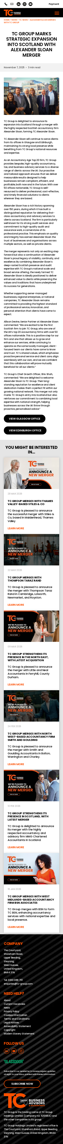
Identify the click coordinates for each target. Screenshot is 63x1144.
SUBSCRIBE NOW (22, 1084)
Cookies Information (15, 1015)
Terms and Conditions (17, 1018)
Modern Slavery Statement (19, 1033)
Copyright (9, 1029)
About (7, 1000)
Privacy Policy (11, 1011)
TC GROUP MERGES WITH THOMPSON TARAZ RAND (31, 572)
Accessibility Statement (17, 1026)
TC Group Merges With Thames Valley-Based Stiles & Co (31, 495)
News (14, 19)
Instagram (24, 4)
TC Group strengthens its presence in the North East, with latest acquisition (31, 650)
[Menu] (57, 12)
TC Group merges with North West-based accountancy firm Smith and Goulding (31, 730)
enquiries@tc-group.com (12, 4)
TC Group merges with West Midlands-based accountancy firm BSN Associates (31, 893)
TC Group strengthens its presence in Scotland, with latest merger (31, 811)
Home (7, 19)
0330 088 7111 (15, 980)
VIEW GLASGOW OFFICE (24, 419)
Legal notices (11, 1022)
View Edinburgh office (25, 430)
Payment (54, 4)
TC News (23, 19)
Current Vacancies (14, 1003)
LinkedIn (19, 4)
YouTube (30, 4)
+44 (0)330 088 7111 (6, 4)
